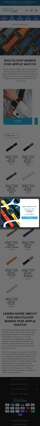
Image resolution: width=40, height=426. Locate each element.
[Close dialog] (38, 199)
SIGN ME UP (29, 217)
